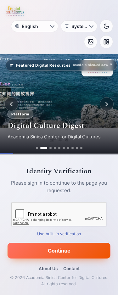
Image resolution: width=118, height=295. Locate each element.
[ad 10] (81, 148)
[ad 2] (43, 148)
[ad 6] (64, 148)
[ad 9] (77, 148)
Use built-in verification (59, 233)
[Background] (90, 41)
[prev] (11, 104)
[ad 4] (55, 148)
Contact (71, 268)
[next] (107, 104)
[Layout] (106, 41)
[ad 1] (37, 148)
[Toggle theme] (106, 26)
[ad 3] (50, 148)
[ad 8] (72, 148)
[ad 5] (59, 148)
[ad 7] (68, 148)
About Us (48, 268)
